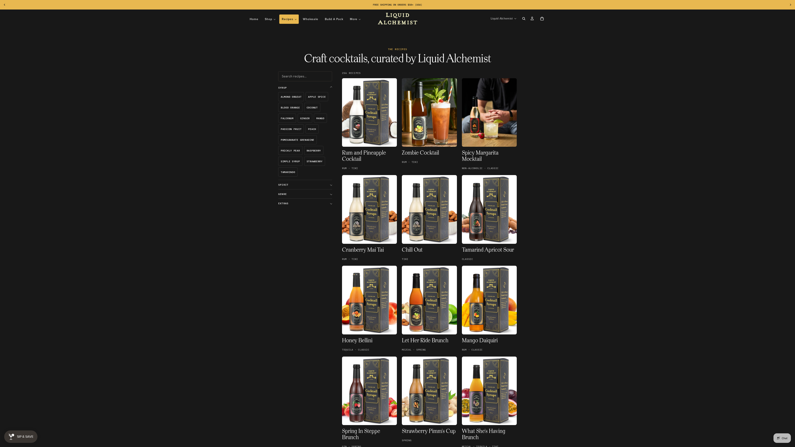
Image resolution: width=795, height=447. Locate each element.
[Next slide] (790, 4)
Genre (282, 194)
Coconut (312, 107)
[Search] (523, 18)
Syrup (282, 87)
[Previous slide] (4, 4)
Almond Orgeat (291, 96)
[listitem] (355, 19)
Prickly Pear (290, 150)
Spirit (283, 184)
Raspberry (314, 150)
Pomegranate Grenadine (297, 139)
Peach (312, 129)
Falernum (287, 118)
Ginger (305, 118)
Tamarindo (288, 172)
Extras (283, 203)
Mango (320, 118)
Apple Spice (317, 96)
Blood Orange (290, 107)
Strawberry (315, 161)
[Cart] (542, 18)
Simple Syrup (290, 161)
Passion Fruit (291, 129)
